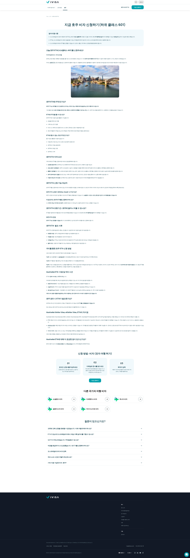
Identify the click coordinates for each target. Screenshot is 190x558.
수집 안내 (65, 546)
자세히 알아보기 (51, 7)
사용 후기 (123, 516)
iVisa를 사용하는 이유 (125, 519)
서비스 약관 (49, 546)
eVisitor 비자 (51, 325)
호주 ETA (52, 62)
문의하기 (123, 534)
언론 (122, 522)
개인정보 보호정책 (57, 546)
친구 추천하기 (124, 513)
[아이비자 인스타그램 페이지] (135, 553)
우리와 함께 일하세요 (125, 510)
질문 (65, 7)
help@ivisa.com (130, 546)
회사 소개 (123, 507)
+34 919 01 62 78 (139, 546)
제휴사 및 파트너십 (125, 525)
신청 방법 (59, 7)
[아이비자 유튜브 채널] (140, 553)
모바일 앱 (61, 257)
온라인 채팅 (60, 344)
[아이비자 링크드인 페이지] (137, 553)
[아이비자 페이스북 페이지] (143, 553)
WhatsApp (69, 344)
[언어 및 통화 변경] (135, 2)
